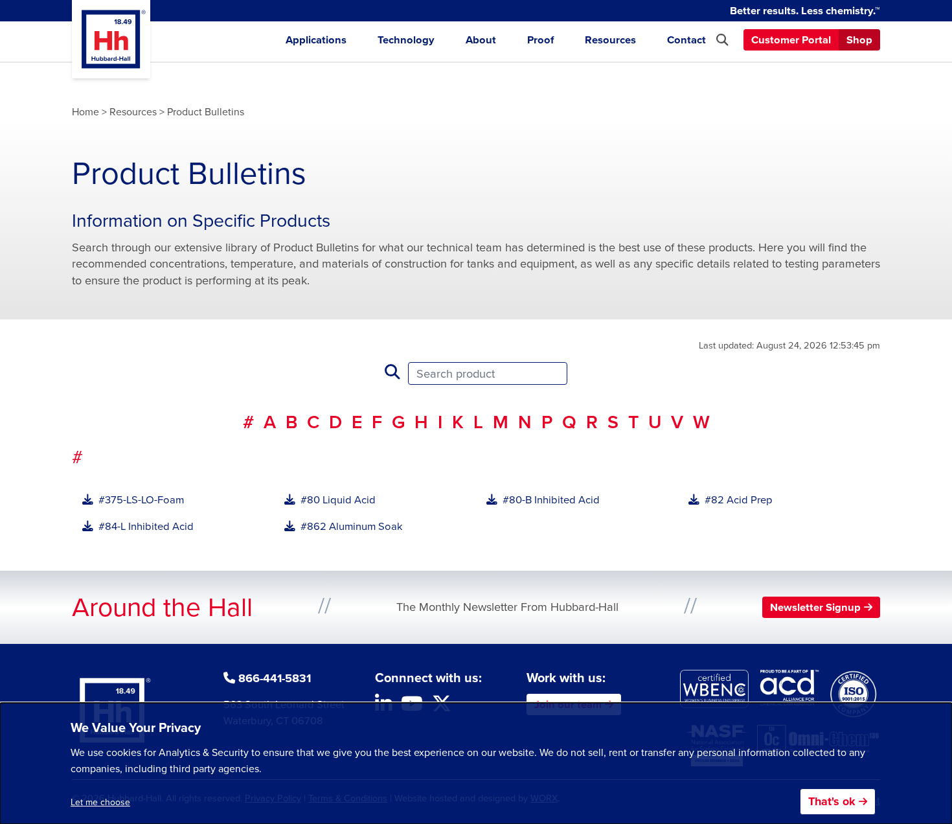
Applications (316, 40)
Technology (406, 40)
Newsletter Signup (815, 607)
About (481, 40)
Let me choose (100, 802)
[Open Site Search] (722, 40)
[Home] (111, 39)
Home (85, 111)
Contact (686, 40)
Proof (540, 40)
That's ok (832, 801)
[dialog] (476, 763)
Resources (610, 40)
